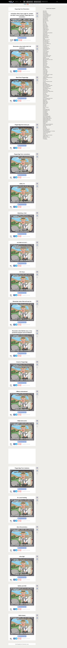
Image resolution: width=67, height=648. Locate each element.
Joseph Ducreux (45, 76)
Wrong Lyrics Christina (46, 137)
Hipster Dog (44, 62)
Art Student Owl (45, 17)
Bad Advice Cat (45, 19)
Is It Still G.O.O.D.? (22, 242)
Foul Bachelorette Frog (46, 48)
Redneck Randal (45, 102)
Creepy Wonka (45, 34)
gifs (38, 4)
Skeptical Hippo (45, 121)
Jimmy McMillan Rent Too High (47, 74)
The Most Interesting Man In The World (49, 131)
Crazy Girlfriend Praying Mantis (47, 32)
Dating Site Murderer (46, 35)
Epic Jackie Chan (45, 40)
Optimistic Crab (45, 89)
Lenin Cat (44, 80)
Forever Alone (45, 46)
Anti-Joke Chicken (45, 16)
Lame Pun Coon (45, 79)
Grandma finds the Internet (47, 55)
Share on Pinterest (21, 40)
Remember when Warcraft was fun (22, 301)
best (20, 1)
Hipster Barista (45, 61)
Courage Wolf (45, 31)
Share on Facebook (15, 40)
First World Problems (46, 45)
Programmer (45, 97)
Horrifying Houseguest (46, 67)
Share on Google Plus (19, 40)
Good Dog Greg (45, 53)
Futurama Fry (45, 50)
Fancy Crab (44, 44)
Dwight (44, 38)
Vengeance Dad (45, 136)
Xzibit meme (45, 138)
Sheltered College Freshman (47, 118)
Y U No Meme (45, 139)
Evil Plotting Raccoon (46, 41)
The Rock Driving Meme (46, 132)
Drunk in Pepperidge (22, 362)
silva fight (22, 556)
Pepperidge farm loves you (22, 125)
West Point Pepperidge (22, 77)
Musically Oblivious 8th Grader (47, 85)
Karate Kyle (44, 78)
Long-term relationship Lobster (47, 81)
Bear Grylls (44, 21)
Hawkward (44, 57)
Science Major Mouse (46, 109)
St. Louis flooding (22, 497)
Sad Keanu (44, 105)
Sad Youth (44, 106)
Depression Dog (45, 36)
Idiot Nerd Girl (45, 69)
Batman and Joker (45, 20)
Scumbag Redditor (46, 114)
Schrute (44, 108)
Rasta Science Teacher (46, 99)
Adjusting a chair (22, 213)
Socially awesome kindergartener (48, 124)
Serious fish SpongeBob (46, 116)
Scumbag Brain (45, 111)
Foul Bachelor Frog (46, 47)
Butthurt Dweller (45, 25)
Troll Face (44, 134)
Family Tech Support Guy (47, 43)
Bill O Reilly (44, 22)
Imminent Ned (45, 70)
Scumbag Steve (45, 115)
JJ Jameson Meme (46, 75)
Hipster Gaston (45, 63)
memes (35, 4)
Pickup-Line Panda (46, 96)
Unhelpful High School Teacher (47, 135)
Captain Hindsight (45, 26)
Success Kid (45, 128)
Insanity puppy (45, 72)
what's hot (16, 1)
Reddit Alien (45, 100)
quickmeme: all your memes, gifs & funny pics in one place (11, 1)
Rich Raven (44, 104)
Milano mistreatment (22, 391)
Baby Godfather (45, 18)
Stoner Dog (44, 127)
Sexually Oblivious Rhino (47, 117)
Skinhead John (45, 122)
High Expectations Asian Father (48, 59)
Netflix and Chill (22, 586)
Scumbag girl (45, 112)
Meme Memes (45, 83)
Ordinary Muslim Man (46, 90)
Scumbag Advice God (46, 110)
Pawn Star (44, 93)
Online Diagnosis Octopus (47, 88)
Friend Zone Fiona (45, 49)
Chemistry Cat (45, 27)
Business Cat (45, 23)
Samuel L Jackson (46, 107)
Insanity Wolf (45, 73)
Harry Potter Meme (46, 66)
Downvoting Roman (46, 37)
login (57, 1)
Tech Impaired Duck (46, 130)
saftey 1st (22, 183)
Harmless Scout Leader (46, 56)
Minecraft (44, 82)
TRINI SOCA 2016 (22, 421)
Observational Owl (45, 87)
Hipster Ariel (45, 60)
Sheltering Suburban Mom (47, 120)
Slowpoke (44, 123)
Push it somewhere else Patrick (48, 98)
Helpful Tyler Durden (46, 58)
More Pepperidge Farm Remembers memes (22, 644)
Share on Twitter (17, 40)
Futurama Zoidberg (46, 51)
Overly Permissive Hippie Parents (48, 91)
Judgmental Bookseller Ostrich (47, 77)
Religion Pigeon (45, 103)
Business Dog (45, 24)
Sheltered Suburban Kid (46, 119)
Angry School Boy (45, 13)
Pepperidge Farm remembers (22, 154)
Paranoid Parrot (45, 92)
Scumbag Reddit (45, 113)
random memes (24, 2)
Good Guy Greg (45, 54)
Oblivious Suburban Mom (47, 86)
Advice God (44, 11)
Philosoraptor (45, 94)
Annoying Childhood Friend (47, 14)
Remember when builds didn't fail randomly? (22, 47)
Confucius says (45, 30)
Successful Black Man (46, 129)
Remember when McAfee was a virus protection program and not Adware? (22, 331)
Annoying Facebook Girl (46, 15)
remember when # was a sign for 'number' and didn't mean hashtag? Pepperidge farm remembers (22, 15)
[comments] (37, 19)
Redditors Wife (45, 101)
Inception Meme (45, 71)
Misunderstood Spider (46, 84)
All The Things (45, 12)
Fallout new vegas (45, 42)
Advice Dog (44, 10)
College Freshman (45, 28)
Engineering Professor (46, 39)
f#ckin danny (22, 615)
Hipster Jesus (45, 64)
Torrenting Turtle (45, 133)
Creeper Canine (45, 33)
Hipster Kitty (45, 65)
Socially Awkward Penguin (47, 125)
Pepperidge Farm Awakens (22, 468)
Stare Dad (44, 126)
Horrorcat (44, 68)
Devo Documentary (22, 527)
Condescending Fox (46, 29)
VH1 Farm (22, 272)
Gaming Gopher (45, 52)
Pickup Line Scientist (46, 95)
